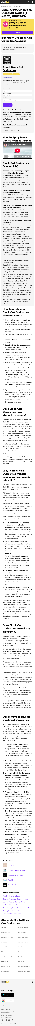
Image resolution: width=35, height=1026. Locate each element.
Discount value (7, 93)
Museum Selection (23, 927)
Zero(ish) (3, 927)
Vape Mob (21, 956)
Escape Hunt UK (5, 966)
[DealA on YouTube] (9, 1020)
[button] (17, 24)
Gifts (10, 74)
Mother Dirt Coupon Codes (12, 914)
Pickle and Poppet (23, 937)
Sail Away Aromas (23, 942)
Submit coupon (7, 105)
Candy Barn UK (5, 932)
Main (2, 6)
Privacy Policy (13, 1023)
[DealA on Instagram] (6, 1020)
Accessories (16, 74)
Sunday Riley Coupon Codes (12, 911)
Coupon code (6, 89)
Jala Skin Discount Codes (11, 896)
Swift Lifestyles (22, 932)
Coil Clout (21, 961)
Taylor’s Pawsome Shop (7, 956)
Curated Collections (6, 947)
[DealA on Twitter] (2, 1020)
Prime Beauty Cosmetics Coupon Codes (16, 908)
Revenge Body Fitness (24, 971)
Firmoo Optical (5, 971)
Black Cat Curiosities (13, 68)
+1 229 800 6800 (9, 1015)
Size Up (20, 947)
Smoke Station (5, 961)
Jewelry (5, 74)
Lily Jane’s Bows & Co (24, 966)
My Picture (4, 942)
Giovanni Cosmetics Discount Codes (15, 899)
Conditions (6, 98)
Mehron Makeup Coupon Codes (14, 902)
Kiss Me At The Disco (7, 937)
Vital (2, 952)
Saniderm (21, 952)
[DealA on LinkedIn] (13, 1020)
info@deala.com (8, 1017)
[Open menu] (28, 2)
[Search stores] (32, 2)
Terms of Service (5, 1023)
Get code (17, 32)
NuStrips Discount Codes (11, 905)
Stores (6, 6)
